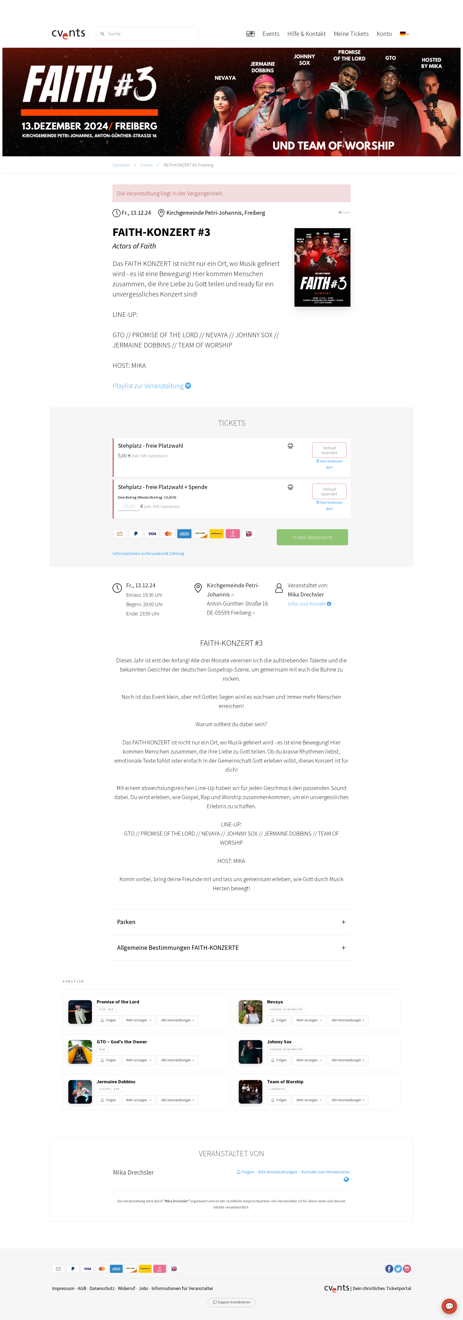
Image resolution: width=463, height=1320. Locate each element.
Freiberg (241, 612)
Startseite (121, 165)
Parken (126, 922)
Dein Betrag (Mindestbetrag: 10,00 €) (147, 497)
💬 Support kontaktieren (231, 1302)
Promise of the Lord (118, 1002)
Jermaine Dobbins (116, 1082)
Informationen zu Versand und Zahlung (148, 553)
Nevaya (275, 1002)
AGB (82, 1288)
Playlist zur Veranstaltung (149, 385)
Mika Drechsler (133, 1172)
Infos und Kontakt (307, 603)
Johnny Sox (279, 1042)
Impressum (63, 1288)
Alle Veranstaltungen (176, 1020)
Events (146, 165)
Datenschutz (102, 1288)
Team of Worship (285, 1082)
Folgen (111, 1020)
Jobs (143, 1288)
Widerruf (126, 1288)
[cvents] (70, 33)
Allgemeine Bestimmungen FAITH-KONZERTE (178, 947)
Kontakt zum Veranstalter (325, 1171)
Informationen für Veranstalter (182, 1288)
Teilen (345, 212)
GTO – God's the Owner (122, 1042)
